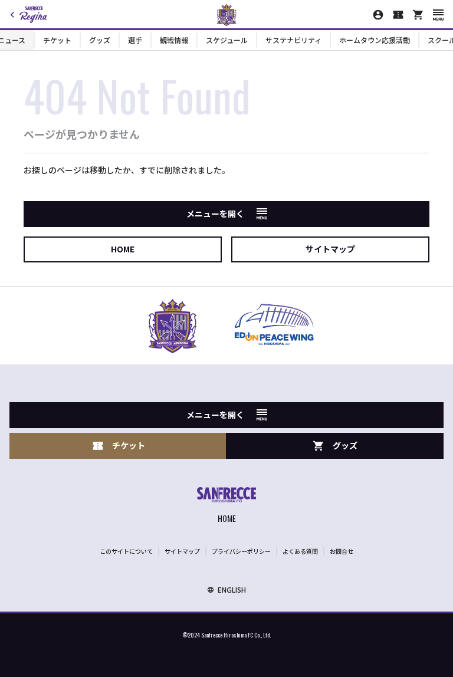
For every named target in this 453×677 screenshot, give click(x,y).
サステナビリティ (293, 40)
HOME (122, 249)
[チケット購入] (398, 14)
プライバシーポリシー (241, 551)
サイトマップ (330, 249)
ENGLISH (232, 589)
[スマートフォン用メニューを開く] (438, 15)
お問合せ (341, 551)
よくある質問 (300, 551)
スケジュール (227, 40)
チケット (57, 40)
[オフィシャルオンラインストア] (418, 14)
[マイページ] (378, 14)
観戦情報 (174, 40)
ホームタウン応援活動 (374, 40)
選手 (135, 40)
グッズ (99, 40)
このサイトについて (126, 551)
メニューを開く (215, 213)
